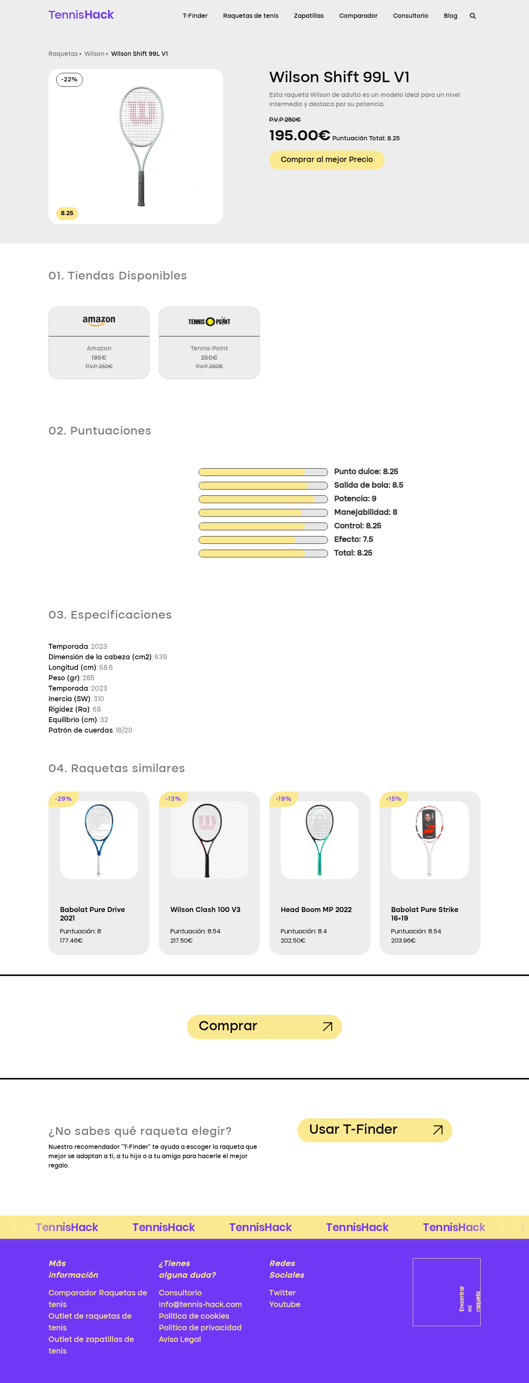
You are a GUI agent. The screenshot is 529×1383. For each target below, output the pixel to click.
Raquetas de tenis (250, 16)
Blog (450, 16)
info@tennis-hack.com (200, 1305)
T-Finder (195, 16)
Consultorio (410, 16)
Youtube (285, 1305)
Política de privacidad (200, 1328)
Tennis (81, 14)
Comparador (358, 16)
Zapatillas (309, 16)
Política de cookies (194, 1317)
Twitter (282, 1293)
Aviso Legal (180, 1340)
